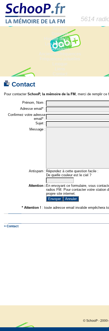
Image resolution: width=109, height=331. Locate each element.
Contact (60, 74)
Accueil (60, 28)
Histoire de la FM (60, 39)
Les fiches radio (60, 44)
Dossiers (60, 33)
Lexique (59, 64)
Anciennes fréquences (60, 54)
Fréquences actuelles (60, 59)
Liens (60, 69)
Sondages (60, 49)
